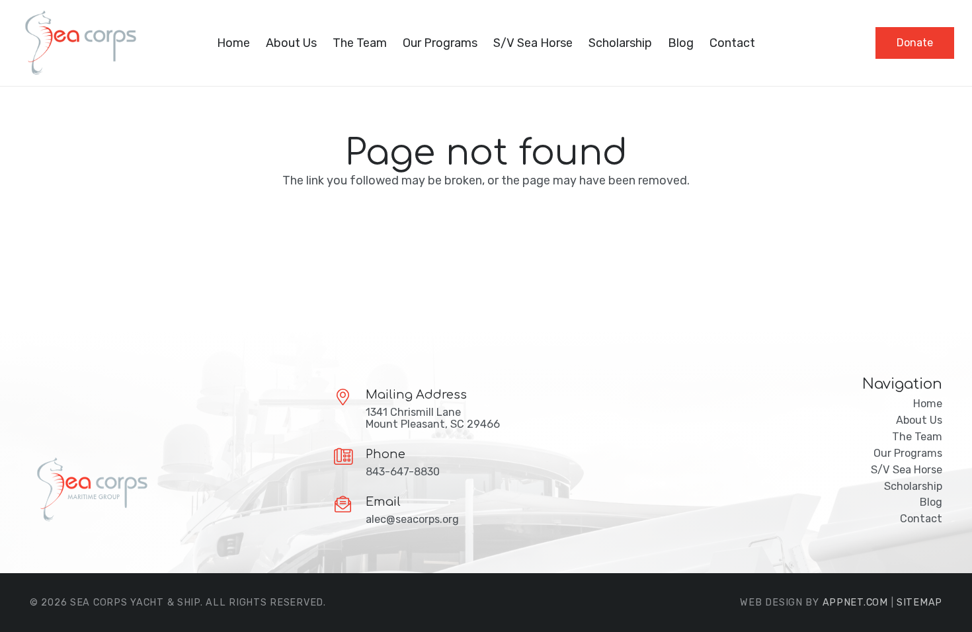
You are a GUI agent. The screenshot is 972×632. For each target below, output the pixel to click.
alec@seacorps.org (412, 519)
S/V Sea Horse (906, 469)
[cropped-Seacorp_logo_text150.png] (79, 43)
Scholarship (913, 486)
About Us (919, 420)
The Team (917, 436)
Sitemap (919, 602)
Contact (921, 518)
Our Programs (907, 453)
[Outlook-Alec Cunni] (170, 490)
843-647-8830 (403, 471)
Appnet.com (855, 602)
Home (927, 403)
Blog (931, 502)
